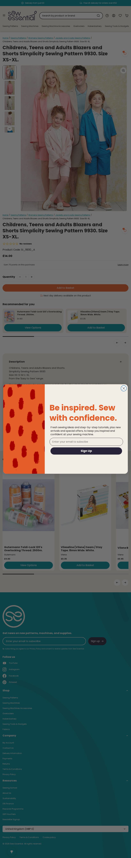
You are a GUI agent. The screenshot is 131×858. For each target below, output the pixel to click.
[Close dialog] (124, 388)
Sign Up (86, 451)
